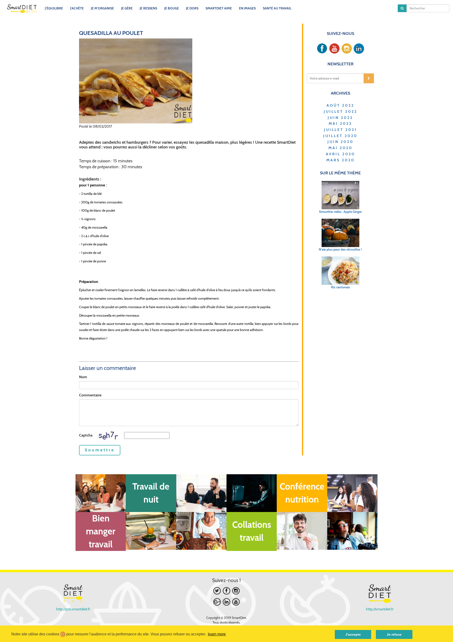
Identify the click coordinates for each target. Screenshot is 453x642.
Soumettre (100, 450)
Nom (83, 377)
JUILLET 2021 (340, 129)
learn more (217, 634)
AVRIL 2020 (340, 154)
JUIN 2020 (340, 141)
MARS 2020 (340, 160)
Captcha (85, 435)
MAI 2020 (340, 148)
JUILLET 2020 (340, 136)
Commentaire (90, 395)
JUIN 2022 (340, 117)
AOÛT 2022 (340, 105)
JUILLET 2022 (340, 111)
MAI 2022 (340, 123)
